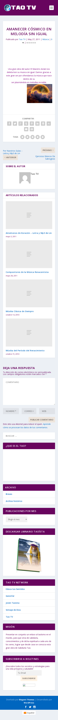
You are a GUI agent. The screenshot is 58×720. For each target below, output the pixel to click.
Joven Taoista (12, 602)
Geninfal (10, 596)
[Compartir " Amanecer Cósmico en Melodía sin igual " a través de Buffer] (43, 123)
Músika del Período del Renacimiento (25, 350)
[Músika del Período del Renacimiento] (29, 332)
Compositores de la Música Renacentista (27, 272)
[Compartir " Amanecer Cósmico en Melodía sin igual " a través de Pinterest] (32, 123)
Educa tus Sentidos (15, 589)
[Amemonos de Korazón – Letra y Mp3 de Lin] (29, 215)
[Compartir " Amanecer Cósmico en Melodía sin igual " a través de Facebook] (9, 123)
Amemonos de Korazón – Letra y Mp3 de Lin (29, 233)
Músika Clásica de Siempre (20, 311)
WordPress (29, 702)
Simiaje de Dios (13, 610)
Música (45, 39)
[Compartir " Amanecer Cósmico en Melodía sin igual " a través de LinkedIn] (37, 123)
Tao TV (22, 39)
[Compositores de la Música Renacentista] (29, 254)
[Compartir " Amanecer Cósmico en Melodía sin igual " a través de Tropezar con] (49, 123)
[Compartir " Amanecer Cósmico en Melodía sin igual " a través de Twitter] (15, 123)
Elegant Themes (26, 699)
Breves (9, 494)
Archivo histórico (14, 501)
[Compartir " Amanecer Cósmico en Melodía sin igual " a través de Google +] (20, 123)
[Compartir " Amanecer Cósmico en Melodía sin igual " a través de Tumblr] (26, 123)
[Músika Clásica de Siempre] (29, 293)
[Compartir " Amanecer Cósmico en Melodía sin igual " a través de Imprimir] (32, 129)
